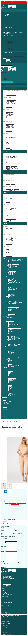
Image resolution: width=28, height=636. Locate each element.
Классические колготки (11, 164)
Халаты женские (12, 293)
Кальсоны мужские (10, 124)
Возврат (5, 402)
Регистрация (6, 14)
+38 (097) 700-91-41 (7, 28)
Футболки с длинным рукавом (12, 128)
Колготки (5, 77)
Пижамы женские (12, 287)
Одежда (5, 79)
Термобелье (6, 133)
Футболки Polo (9, 253)
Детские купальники (9, 174)
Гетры (7, 215)
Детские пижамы (9, 104)
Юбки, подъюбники (12, 295)
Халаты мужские (9, 129)
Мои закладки (6, 601)
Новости (5, 407)
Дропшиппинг (6, 403)
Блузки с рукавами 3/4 (11, 238)
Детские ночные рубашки (11, 103)
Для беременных (9, 240)
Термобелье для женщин (11, 136)
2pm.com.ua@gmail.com (6, 630)
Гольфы (7, 163)
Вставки (7, 143)
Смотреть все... (9, 107)
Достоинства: (4, 546)
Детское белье (7, 97)
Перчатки (8, 229)
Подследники (9, 200)
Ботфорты (8, 162)
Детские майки (9, 102)
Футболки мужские (10, 127)
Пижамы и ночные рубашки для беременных (16, 93)
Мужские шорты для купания (12, 189)
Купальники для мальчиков (12, 177)
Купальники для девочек (11, 176)
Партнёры (5, 593)
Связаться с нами (7, 584)
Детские (5, 195)
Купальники (6, 171)
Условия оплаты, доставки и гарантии (11, 405)
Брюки (7, 249)
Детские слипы (9, 105)
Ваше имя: (3, 542)
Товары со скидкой (7, 594)
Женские (5, 212)
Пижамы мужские (10, 126)
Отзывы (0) (5, 523)
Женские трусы (9, 112)
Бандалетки (8, 113)
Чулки (9, 333)
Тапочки (8, 202)
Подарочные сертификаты (9, 592)
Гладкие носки (9, 198)
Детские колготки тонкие (11, 156)
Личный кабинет (7, 598)
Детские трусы (11, 273)
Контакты (5, 409)
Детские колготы (8, 154)
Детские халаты (11, 274)
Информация (3, 397)
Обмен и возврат (7, 404)
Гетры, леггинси (9, 239)
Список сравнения (10, 42)
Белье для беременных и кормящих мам (14, 90)
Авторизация (6, 15)
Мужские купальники (9, 186)
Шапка (7, 230)
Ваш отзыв (3, 561)
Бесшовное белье (9, 114)
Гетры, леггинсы (9, 228)
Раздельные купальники (11, 182)
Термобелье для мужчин (11, 137)
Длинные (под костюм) (11, 208)
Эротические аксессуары (10, 139)
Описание (5, 521)
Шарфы (7, 232)
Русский (8, 60)
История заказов (6, 599)
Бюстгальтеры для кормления (12, 92)
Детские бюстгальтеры (11, 100)
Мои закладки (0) (9, 41)
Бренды (5, 408)
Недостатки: (3, 551)
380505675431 (4, 632)
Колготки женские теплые (11, 167)
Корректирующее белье (13, 285)
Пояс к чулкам (9, 146)
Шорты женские (12, 294)
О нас (4, 400)
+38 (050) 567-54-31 (7, 27)
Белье (4, 76)
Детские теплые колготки (11, 157)
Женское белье (7, 109)
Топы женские (11, 290)
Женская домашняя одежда (12, 116)
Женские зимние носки (11, 219)
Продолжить (3, 567)
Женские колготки (8, 160)
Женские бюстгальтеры (11, 117)
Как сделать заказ (7, 579)
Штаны (10, 387)
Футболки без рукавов (13, 292)
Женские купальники (9, 180)
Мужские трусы (9, 125)
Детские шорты (11, 275)
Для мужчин (6, 204)
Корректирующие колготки (12, 168)
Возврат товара (6, 585)
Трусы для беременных (11, 95)
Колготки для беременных (11, 166)
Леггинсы (10, 329)
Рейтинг (2, 565)
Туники (10, 385)
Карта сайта (5, 586)
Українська (8, 61)
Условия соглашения (7, 577)
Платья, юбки (11, 383)
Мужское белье (7, 121)
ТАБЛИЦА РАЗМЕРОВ (8, 578)
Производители (6, 590)
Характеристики (6, 522)
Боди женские (9, 115)
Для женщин (6, 234)
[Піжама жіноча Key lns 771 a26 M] (4, 488)
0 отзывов (3, 434)
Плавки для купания (10, 190)
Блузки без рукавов (10, 237)
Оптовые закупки (7, 401)
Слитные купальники (10, 184)
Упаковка (8, 148)
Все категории (6, 74)
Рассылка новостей (7, 602)
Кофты (7, 242)
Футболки (8, 252)
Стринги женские (12, 289)
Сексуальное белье (12, 288)
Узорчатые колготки (12, 332)
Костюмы (8, 241)
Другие (7, 145)
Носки (4, 78)
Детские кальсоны (10, 101)
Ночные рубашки (12, 286)
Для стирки (8, 144)
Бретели (7, 142)
